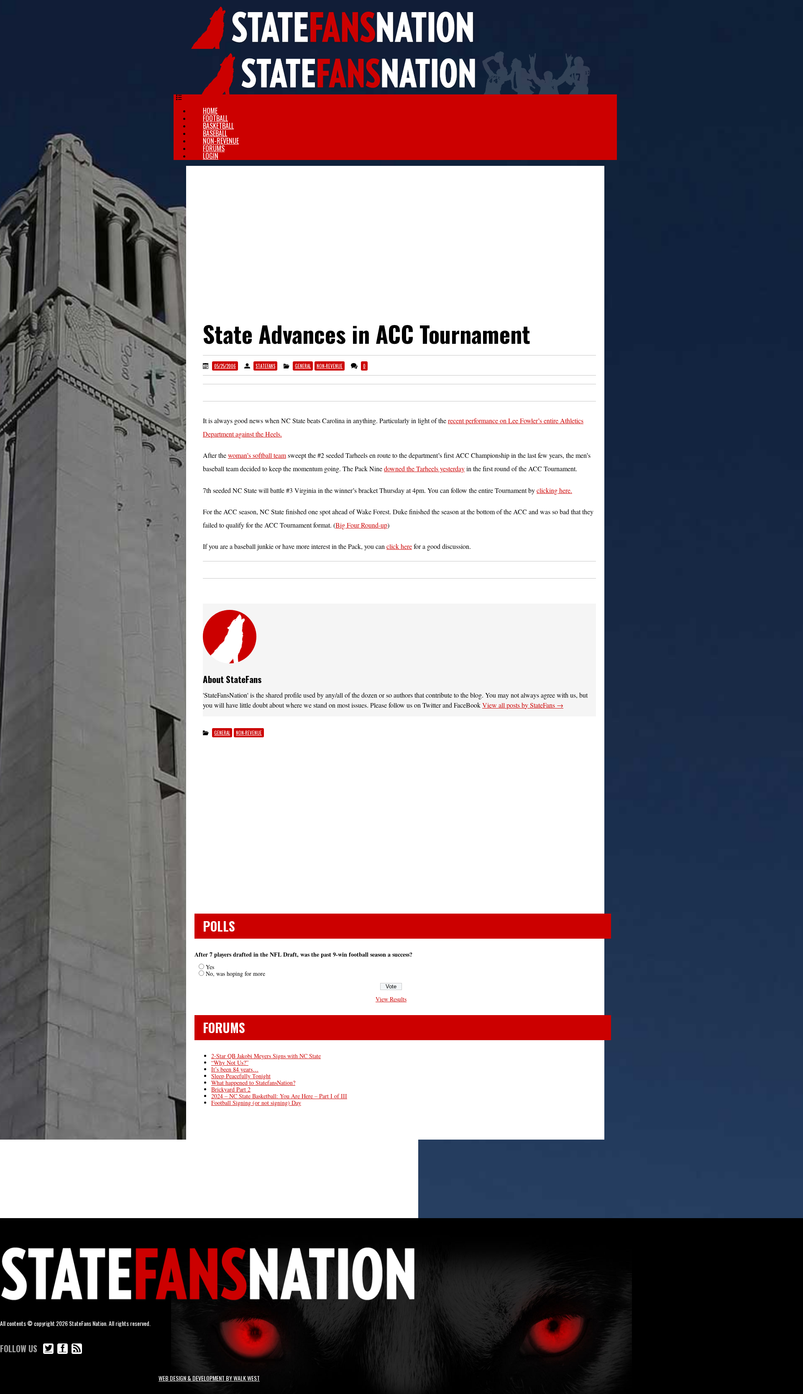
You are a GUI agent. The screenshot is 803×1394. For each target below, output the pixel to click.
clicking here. (554, 490)
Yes (210, 967)
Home (210, 111)
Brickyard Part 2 (231, 1089)
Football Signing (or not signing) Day (256, 1103)
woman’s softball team (257, 455)
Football (215, 118)
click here (399, 546)
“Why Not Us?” (229, 1062)
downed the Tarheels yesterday (424, 468)
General (303, 366)
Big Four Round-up (361, 525)
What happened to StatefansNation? (253, 1083)
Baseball (215, 133)
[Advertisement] (395, 232)
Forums (214, 148)
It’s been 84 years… (234, 1069)
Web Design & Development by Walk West (209, 1378)
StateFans (265, 366)
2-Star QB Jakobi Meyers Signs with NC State (266, 1056)
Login (210, 156)
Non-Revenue (221, 141)
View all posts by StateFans (522, 705)
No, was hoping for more (235, 974)
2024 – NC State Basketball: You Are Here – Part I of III (279, 1096)
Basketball (218, 126)
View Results (391, 999)
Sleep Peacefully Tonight (241, 1076)
